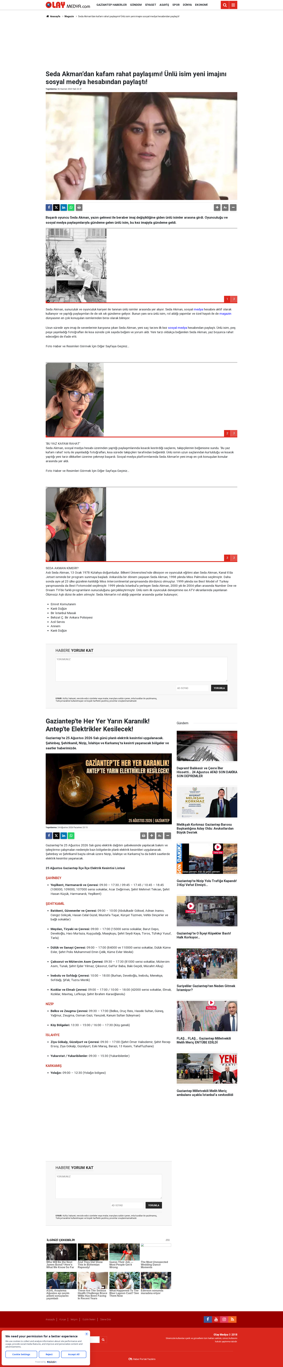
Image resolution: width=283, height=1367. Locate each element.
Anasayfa (55, 16)
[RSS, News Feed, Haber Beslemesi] (232, 1319)
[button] (217, 207)
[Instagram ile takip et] (224, 1319)
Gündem (136, 4)
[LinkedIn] (63, 207)
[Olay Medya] (68, 4)
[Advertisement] (141, 43)
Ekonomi (201, 4)
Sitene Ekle (105, 1319)
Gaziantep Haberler (111, 4)
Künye (62, 1319)
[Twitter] (56, 207)
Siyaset (150, 4)
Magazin (69, 16)
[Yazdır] (79, 207)
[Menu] (233, 5)
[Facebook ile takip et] (208, 1319)
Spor (176, 4)
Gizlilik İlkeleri (88, 1319)
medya (198, 309)
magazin (225, 313)
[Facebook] (49, 207)
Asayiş (164, 4)
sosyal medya (177, 328)
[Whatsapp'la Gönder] (71, 207)
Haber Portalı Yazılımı (144, 1359)
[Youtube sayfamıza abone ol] (216, 1319)
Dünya (187, 4)
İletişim (74, 1319)
